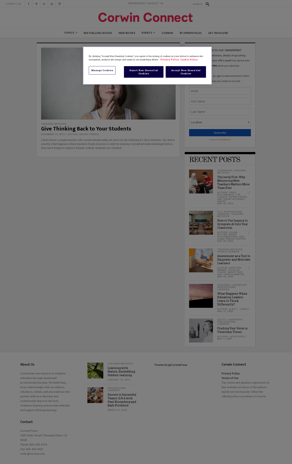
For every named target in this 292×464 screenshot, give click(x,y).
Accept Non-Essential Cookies (186, 72)
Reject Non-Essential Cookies (143, 72)
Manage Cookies (102, 70)
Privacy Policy (169, 59)
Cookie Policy (189, 59)
